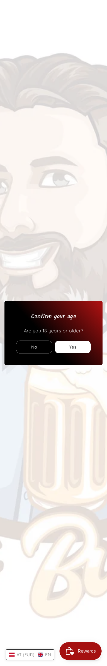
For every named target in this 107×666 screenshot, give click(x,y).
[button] (30, 655)
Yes (73, 347)
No (34, 347)
